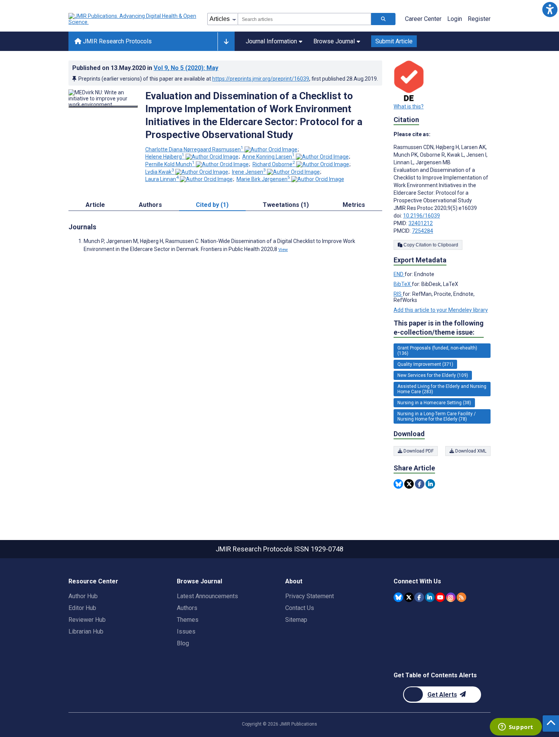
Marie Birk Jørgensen (263, 179)
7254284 (422, 231)
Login (454, 18)
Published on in (145, 67)
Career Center (423, 18)
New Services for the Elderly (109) (432, 375)
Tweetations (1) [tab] (286, 204)
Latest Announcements (207, 596)
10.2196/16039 (421, 216)
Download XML (470, 451)
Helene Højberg (164, 157)
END (399, 274)
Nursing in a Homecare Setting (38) (434, 402)
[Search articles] (383, 19)
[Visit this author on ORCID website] (271, 149)
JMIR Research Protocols (116, 41)
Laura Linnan (162, 179)
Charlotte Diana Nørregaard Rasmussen (194, 149)
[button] (549, 9)
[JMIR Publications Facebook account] (419, 597)
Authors (187, 608)
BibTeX (403, 284)
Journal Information (271, 41)
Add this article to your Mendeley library (441, 310)
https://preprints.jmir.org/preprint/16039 (260, 79)
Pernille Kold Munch (170, 164)
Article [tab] (95, 204)
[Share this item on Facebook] (419, 484)
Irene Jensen (249, 172)
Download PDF (418, 451)
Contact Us (299, 608)
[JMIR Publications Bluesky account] (398, 597)
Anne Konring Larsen (268, 157)
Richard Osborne (274, 164)
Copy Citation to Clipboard (430, 245)
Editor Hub (82, 608)
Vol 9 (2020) (186, 67)
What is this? (409, 106)
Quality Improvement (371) (425, 364)
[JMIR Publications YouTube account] (440, 597)
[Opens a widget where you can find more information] (515, 727)
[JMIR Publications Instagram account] (451, 597)
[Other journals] (226, 41)
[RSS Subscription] (461, 597)
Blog (183, 643)
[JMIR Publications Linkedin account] (430, 597)
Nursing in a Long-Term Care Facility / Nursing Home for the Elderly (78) (436, 416)
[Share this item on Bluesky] (398, 484)
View (283, 249)
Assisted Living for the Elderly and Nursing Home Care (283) (441, 389)
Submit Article (394, 41)
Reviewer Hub (87, 619)
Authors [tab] (150, 204)
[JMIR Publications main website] (133, 19)
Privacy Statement (309, 596)
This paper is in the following (439, 327)
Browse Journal (334, 41)
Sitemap (296, 619)
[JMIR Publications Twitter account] (409, 597)
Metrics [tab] (354, 204)
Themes (188, 619)
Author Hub (83, 596)
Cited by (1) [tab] (212, 204)
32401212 (420, 223)
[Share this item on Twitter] (409, 484)
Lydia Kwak (159, 172)
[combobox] (304, 19)
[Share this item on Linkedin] (430, 484)
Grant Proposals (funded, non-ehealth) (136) (437, 350)
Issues (186, 631)
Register (479, 18)
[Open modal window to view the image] (103, 106)
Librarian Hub (85, 631)
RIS (398, 294)
